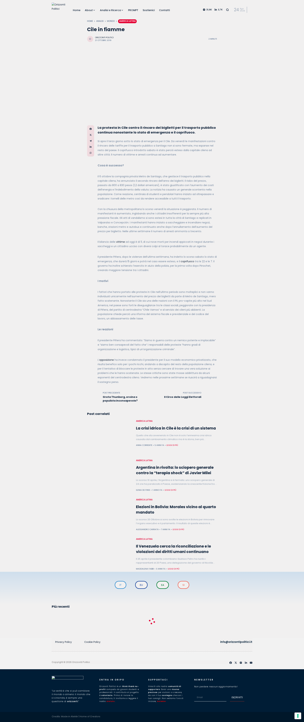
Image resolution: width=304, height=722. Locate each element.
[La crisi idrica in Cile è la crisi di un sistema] (109, 437)
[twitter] (236, 662)
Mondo (111, 21)
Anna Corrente (144, 445)
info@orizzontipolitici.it (236, 642)
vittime (120, 242)
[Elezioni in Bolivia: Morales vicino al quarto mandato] (109, 515)
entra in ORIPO (111, 679)
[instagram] (241, 662)
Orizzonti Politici (104, 37)
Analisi (100, 21)
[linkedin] (246, 662)
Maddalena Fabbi (145, 568)
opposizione (106, 360)
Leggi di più (172, 445)
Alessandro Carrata (147, 529)
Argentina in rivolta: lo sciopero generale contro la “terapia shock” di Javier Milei (175, 470)
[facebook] (230, 662)
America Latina (127, 21)
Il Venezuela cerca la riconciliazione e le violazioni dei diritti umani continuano (173, 549)
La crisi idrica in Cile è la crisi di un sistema (176, 428)
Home (90, 21)
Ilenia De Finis (143, 490)
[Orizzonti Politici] (59, 10)
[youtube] (251, 662)
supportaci (158, 679)
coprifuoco (187, 261)
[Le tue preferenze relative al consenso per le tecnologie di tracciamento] (297, 716)
